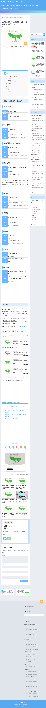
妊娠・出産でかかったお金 (38, 183)
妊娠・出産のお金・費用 (37, 177)
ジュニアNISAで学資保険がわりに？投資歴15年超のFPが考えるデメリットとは (37, 91)
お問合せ (16, 8)
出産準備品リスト (36, 133)
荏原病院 (7, 85)
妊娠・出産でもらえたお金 (37, 185)
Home (2, 5)
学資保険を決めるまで (37, 128)
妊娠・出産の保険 (36, 124)
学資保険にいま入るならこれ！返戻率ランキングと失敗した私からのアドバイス (37, 106)
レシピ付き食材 (19, 5)
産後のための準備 (35, 159)
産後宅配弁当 (12, 5)
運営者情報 (16, 704)
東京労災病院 (8, 80)
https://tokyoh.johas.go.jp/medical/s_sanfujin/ (17, 137)
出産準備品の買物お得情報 (38, 135)
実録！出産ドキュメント (37, 145)
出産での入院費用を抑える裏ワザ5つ (13, 418)
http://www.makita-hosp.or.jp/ (14, 177)
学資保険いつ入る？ (27, 5)
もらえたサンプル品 (36, 150)
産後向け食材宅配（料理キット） (37, 162)
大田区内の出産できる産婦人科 (11, 76)
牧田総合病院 (8, 83)
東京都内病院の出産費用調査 (22, 474)
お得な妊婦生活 (35, 148)
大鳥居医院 (8, 91)
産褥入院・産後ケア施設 (37, 115)
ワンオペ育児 (34, 154)
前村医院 (7, 89)
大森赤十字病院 (9, 78)
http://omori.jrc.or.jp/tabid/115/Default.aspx (17, 119)
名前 (3, 564)
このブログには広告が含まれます (23, 12)
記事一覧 (12, 8)
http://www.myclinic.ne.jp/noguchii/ (15, 243)
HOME (24, 702)
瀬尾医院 (7, 86)
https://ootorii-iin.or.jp (12, 281)
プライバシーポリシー (27, 704)
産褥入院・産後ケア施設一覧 (37, 121)
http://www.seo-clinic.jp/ (13, 225)
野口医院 (7, 88)
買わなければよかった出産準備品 (38, 140)
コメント (4, 555)
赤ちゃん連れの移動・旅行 (37, 157)
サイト (3, 575)
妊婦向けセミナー (36, 152)
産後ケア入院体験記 (36, 118)
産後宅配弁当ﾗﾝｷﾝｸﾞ (36, 171)
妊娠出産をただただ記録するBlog (11, 2)
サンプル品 (7, 5)
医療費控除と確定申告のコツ (37, 180)
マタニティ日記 (35, 143)
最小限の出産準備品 (5, 8)
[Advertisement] (15, 60)
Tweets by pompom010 (29, 606)
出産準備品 (34, 130)
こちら (25, 380)
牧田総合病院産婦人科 (20, 326)
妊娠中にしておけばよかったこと (38, 166)
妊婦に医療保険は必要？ (37, 126)
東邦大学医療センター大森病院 (12, 81)
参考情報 (6, 93)
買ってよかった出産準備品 (38, 137)
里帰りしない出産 (36, 169)
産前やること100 (35, 5)
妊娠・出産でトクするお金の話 (38, 191)
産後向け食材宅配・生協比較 (37, 174)
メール (4, 570)
